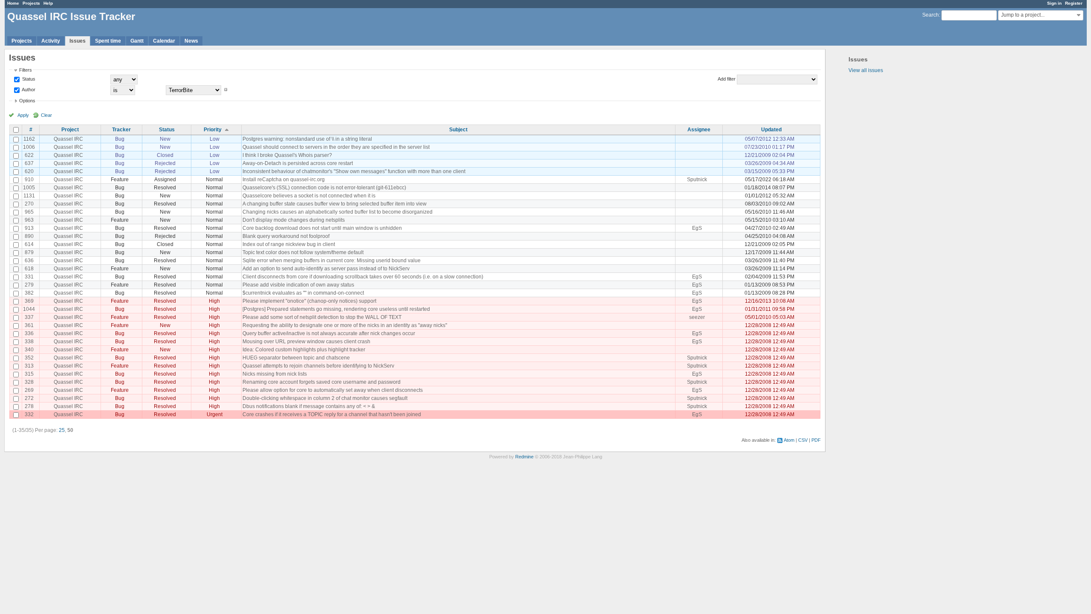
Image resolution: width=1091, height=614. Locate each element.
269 (29, 390)
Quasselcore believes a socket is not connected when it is (308, 196)
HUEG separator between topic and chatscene (296, 358)
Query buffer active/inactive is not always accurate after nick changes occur (328, 333)
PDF (816, 440)
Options (27, 100)
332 (29, 414)
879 (29, 252)
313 (29, 366)
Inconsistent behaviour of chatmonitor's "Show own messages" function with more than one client (353, 171)
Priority (213, 130)
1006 (29, 147)
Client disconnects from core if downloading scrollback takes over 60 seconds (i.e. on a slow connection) (362, 277)
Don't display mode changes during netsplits (293, 220)
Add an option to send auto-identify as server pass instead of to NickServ (326, 269)
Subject (458, 130)
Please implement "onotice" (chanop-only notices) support (309, 301)
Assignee (698, 130)
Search (930, 15)
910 (29, 179)
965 (29, 212)
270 (29, 204)
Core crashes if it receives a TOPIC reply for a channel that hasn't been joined (331, 414)
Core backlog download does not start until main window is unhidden (322, 228)
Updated (771, 130)
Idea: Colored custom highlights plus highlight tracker (303, 350)
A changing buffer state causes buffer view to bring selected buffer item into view (334, 204)
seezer (697, 317)
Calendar (164, 41)
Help (48, 3)
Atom (789, 440)
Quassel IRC (68, 139)
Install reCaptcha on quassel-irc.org (283, 179)
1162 (29, 139)
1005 (29, 188)
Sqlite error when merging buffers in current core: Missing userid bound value (331, 261)
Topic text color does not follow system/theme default (303, 252)
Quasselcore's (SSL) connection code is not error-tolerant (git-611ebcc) (324, 188)
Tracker (121, 130)
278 (29, 406)
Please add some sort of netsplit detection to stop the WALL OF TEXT (321, 317)
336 (29, 333)
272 (29, 398)
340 (29, 350)
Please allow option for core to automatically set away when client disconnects (332, 390)
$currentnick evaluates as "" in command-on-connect (303, 293)
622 (29, 155)
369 (29, 301)
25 (62, 430)
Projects (31, 3)
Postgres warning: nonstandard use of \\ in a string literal (307, 139)
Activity (50, 41)
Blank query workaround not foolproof (285, 236)
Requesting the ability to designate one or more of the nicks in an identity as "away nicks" (344, 325)
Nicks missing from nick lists (274, 374)
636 (29, 261)
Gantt (137, 41)
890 (29, 236)
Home (13, 3)
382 (29, 293)
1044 (29, 309)
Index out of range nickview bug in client (288, 244)
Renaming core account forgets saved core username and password (321, 382)
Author (28, 89)
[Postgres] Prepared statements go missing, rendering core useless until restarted (336, 309)
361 (29, 325)
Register (1073, 3)
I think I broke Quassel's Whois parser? (287, 155)
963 (29, 220)
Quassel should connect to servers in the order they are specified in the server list (336, 147)
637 (29, 163)
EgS (697, 228)
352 (29, 358)
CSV (803, 440)
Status (28, 78)
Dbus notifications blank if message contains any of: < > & (308, 406)
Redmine (524, 456)
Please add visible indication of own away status (298, 285)
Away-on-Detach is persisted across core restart (297, 163)
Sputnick (697, 179)
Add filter (727, 78)
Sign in (1054, 3)
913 (29, 228)
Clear (46, 115)
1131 (29, 196)
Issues (77, 41)
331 (29, 277)
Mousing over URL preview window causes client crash (306, 342)
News (191, 41)
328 (29, 382)
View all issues (866, 70)
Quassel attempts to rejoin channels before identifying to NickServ (318, 366)
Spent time (108, 41)
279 (29, 285)
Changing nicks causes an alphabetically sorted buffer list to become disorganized (337, 212)
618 (29, 269)
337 (29, 317)
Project (70, 130)
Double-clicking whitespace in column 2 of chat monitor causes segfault (324, 398)
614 (29, 244)
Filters (25, 69)
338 (29, 342)
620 (29, 171)
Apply (23, 115)
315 (29, 374)
